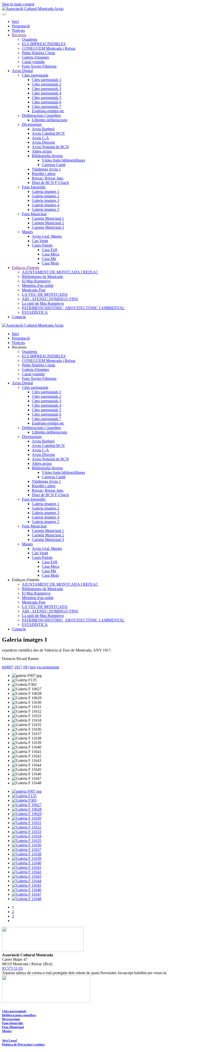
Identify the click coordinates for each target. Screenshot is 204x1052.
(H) (26, 667)
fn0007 (7, 667)
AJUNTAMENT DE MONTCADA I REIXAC (60, 272)
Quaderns (29, 39)
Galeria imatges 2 (45, 196)
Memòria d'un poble (37, 285)
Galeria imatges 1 (45, 191)
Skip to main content (18, 4)
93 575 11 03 (12, 968)
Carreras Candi (53, 165)
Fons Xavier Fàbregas (39, 66)
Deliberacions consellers (19, 1015)
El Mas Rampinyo (36, 281)
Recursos (19, 35)
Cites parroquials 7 (46, 106)
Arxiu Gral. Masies (47, 236)
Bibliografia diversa (47, 156)
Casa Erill (49, 250)
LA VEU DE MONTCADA (45, 294)
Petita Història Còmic (38, 53)
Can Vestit (40, 241)
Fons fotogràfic (34, 187)
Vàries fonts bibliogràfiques (63, 160)
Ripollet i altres (43, 174)
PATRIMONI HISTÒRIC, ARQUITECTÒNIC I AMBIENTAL (73, 308)
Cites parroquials (35, 75)
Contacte (19, 317)
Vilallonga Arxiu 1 (46, 169)
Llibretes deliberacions (49, 120)
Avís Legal (9, 1040)
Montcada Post (33, 290)
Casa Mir (49, 259)
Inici (15, 21)
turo (33, 667)
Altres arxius (42, 151)
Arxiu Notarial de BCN (50, 147)
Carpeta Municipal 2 (48, 223)
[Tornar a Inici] (32, 8)
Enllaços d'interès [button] (25, 580)
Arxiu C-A (40, 138)
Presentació (21, 26)
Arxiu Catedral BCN (48, 133)
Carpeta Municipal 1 (48, 218)
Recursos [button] (19, 347)
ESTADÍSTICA (35, 312)
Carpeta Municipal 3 (48, 227)
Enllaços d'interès (25, 267)
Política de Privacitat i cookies (23, 1044)
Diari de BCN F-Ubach (50, 182)
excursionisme (48, 667)
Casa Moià (50, 263)
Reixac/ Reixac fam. (48, 178)
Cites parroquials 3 (46, 89)
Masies (27, 232)
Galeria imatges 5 (45, 209)
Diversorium (32, 124)
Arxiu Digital (22, 71)
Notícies (18, 30)
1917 (18, 667)
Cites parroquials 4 (46, 93)
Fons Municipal (34, 214)
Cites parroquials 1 (46, 80)
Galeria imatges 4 (45, 205)
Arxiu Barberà (43, 129)
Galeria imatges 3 (45, 200)
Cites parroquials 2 (46, 84)
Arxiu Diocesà (43, 142)
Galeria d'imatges (35, 57)
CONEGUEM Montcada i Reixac (49, 48)
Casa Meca (50, 254)
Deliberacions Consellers (41, 115)
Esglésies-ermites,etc (48, 111)
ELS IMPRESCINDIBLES (44, 44)
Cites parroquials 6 (46, 102)
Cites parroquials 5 (46, 97)
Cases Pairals (42, 245)
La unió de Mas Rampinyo (43, 303)
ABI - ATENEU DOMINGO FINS (50, 299)
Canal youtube (33, 62)
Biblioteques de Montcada (42, 276)
